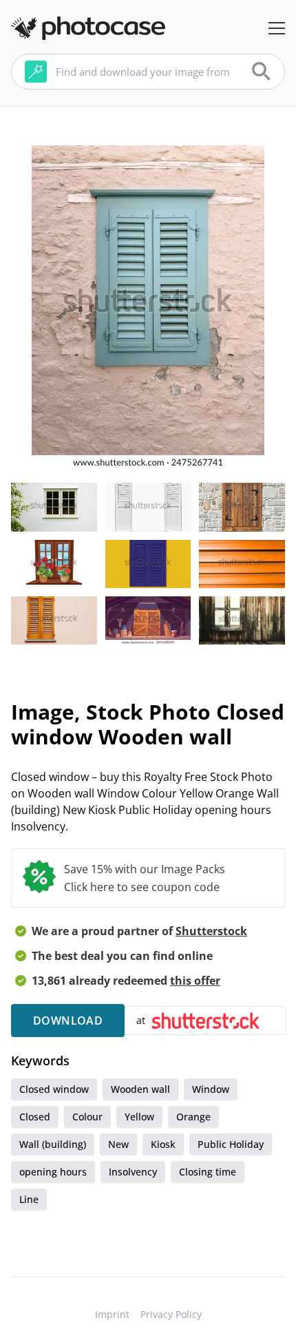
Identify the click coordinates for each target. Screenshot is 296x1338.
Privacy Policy (171, 1314)
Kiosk (163, 1144)
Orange (193, 1116)
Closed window (54, 1089)
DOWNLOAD (68, 1020)
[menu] (276, 28)
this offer (195, 980)
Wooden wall (140, 1089)
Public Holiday (231, 1144)
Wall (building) (52, 1144)
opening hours (53, 1171)
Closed (34, 1116)
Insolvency (133, 1171)
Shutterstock (211, 931)
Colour (87, 1116)
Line (29, 1199)
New (118, 1144)
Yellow (139, 1116)
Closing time (207, 1171)
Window (210, 1089)
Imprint (112, 1314)
